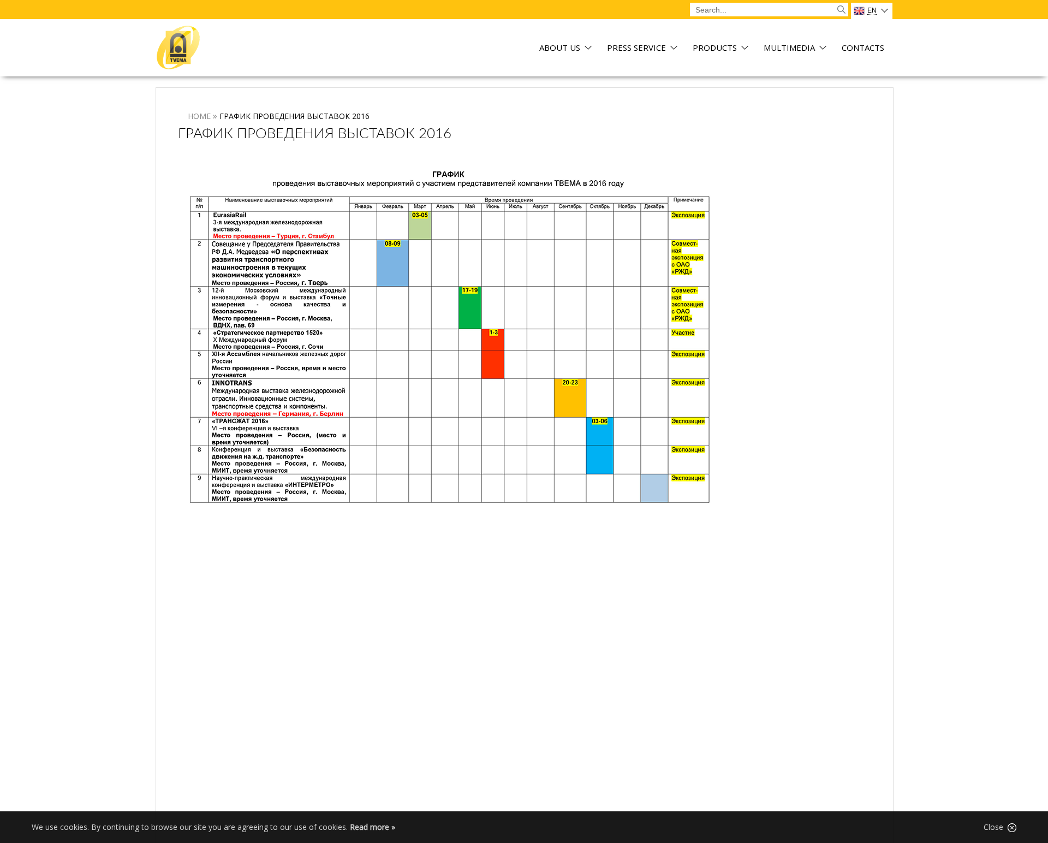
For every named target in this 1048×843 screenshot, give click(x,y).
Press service (636, 48)
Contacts (863, 48)
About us (559, 48)
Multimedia (789, 48)
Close (996, 827)
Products (715, 48)
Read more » (372, 827)
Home (199, 116)
